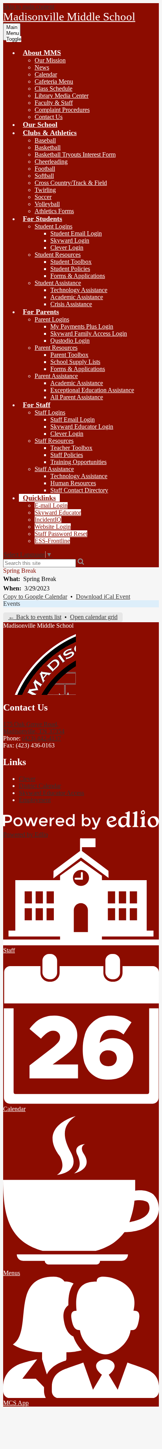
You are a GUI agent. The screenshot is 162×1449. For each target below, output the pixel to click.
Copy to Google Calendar (35, 596)
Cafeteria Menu (54, 81)
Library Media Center (61, 95)
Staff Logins (50, 412)
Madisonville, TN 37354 (33, 728)
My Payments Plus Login (81, 326)
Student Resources (58, 254)
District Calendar (40, 785)
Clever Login (66, 247)
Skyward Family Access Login (88, 333)
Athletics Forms (54, 211)
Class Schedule (53, 88)
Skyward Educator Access (51, 792)
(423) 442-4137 (41, 738)
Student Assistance (58, 283)
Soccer (43, 197)
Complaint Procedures (62, 109)
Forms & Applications (77, 275)
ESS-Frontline (52, 540)
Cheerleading (51, 161)
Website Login (53, 526)
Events (11, 603)
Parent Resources (56, 347)
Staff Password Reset (61, 533)
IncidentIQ (48, 519)
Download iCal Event (103, 596)
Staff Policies (66, 454)
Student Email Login (76, 233)
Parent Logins (52, 319)
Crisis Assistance (71, 304)
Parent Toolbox (69, 354)
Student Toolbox (71, 261)
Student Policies (70, 268)
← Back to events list (34, 617)
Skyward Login (69, 240)
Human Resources (73, 483)
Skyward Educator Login (81, 426)
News (42, 67)
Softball (44, 175)
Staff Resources (54, 440)
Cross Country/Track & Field (71, 182)
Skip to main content (28, 6)
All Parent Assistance (76, 397)
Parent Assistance (56, 376)
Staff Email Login (72, 419)
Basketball (48, 147)
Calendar (46, 74)
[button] (42, 53)
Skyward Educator (58, 512)
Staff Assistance (54, 469)
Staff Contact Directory (79, 490)
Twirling (45, 189)
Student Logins (53, 226)
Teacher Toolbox (71, 447)
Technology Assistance (78, 290)
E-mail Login (51, 505)
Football (45, 168)
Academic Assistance (76, 297)
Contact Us (49, 116)
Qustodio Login (70, 340)
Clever (27, 778)
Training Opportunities (78, 462)
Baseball (45, 140)
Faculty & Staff (54, 102)
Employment (35, 800)
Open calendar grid (94, 617)
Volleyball (47, 204)
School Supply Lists (75, 361)
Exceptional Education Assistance (92, 390)
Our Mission (50, 60)
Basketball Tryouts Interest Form (75, 154)
